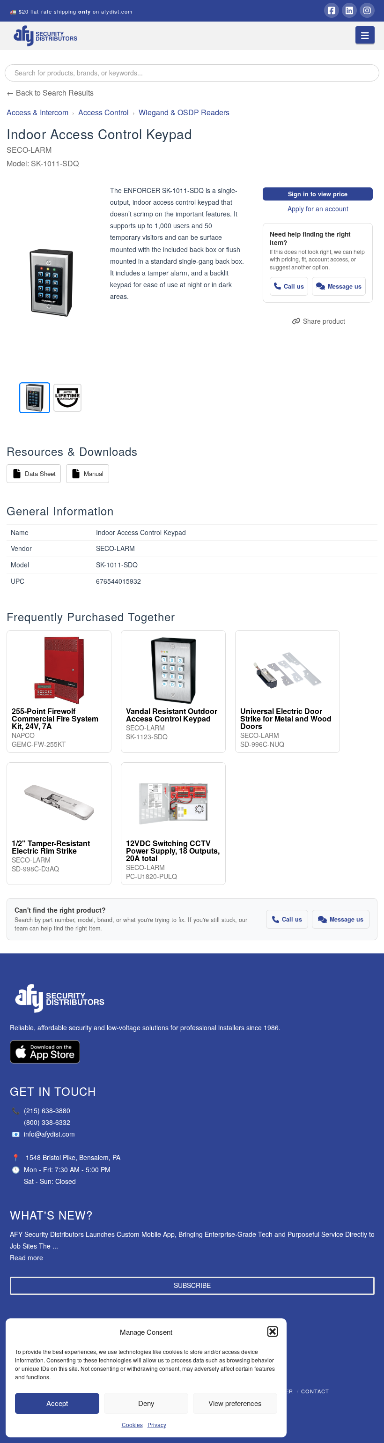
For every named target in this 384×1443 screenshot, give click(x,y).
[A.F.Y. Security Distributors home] (150, 999)
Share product (324, 321)
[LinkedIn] (349, 10)
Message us (345, 286)
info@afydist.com (43, 1133)
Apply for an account (318, 208)
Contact (315, 1391)
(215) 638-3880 (41, 1110)
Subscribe (192, 1285)
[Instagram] (367, 10)
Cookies (132, 1424)
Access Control (103, 112)
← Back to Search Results (50, 92)
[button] (272, 1331)
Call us (294, 286)
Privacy (157, 1424)
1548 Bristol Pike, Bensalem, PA (73, 1157)
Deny (146, 1403)
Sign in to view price (317, 194)
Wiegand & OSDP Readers (184, 112)
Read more (26, 1257)
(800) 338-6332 (47, 1122)
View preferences (235, 1403)
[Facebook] (331, 10)
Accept (57, 1403)
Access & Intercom (37, 112)
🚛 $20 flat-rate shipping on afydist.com (71, 11)
